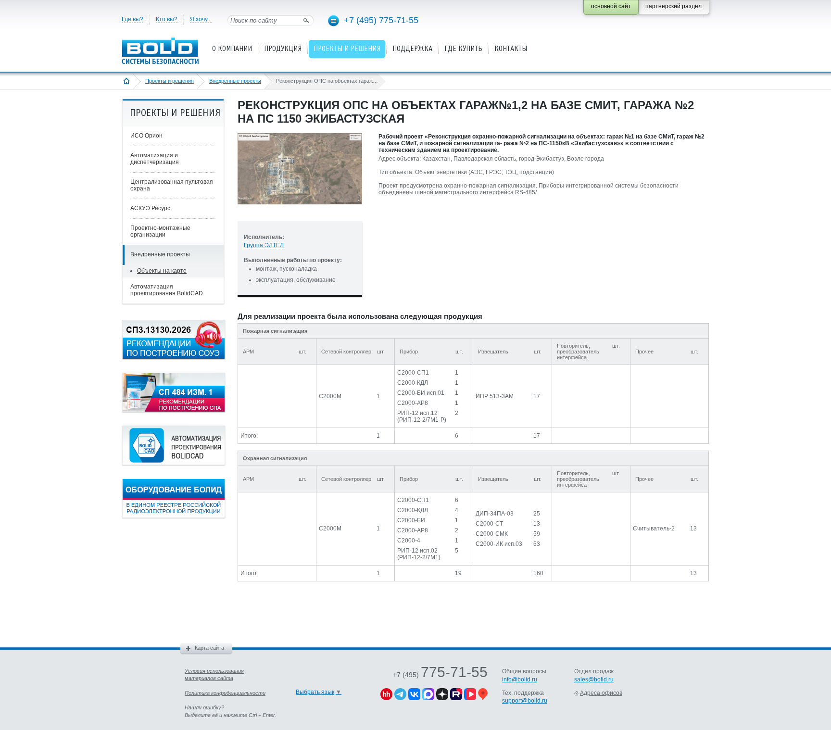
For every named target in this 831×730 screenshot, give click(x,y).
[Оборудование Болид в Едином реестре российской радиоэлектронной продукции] (173, 516)
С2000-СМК (492, 533)
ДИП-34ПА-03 (495, 513)
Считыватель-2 (654, 528)
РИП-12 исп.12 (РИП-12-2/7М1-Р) (421, 416)
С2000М (330, 396)
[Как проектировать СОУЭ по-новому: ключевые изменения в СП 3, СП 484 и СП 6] (173, 357)
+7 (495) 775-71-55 (381, 20)
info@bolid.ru (519, 679)
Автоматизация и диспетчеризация (154, 158)
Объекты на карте (162, 270)
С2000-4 (408, 540)
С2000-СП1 (413, 372)
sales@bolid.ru (594, 679)
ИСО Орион (146, 135)
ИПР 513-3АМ (495, 396)
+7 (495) (440, 675)
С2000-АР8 (412, 403)
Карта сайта (209, 648)
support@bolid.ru (524, 700)
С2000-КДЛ (412, 382)
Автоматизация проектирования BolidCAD (166, 290)
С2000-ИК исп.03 (499, 544)
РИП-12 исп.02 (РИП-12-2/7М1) (419, 554)
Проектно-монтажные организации (160, 231)
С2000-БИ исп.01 (420, 393)
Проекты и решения (169, 81)
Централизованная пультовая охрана (171, 185)
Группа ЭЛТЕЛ (264, 245)
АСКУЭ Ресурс (150, 208)
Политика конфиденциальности (225, 693)
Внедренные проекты (235, 81)
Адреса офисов (601, 693)
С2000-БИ (411, 520)
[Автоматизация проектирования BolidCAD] (173, 463)
